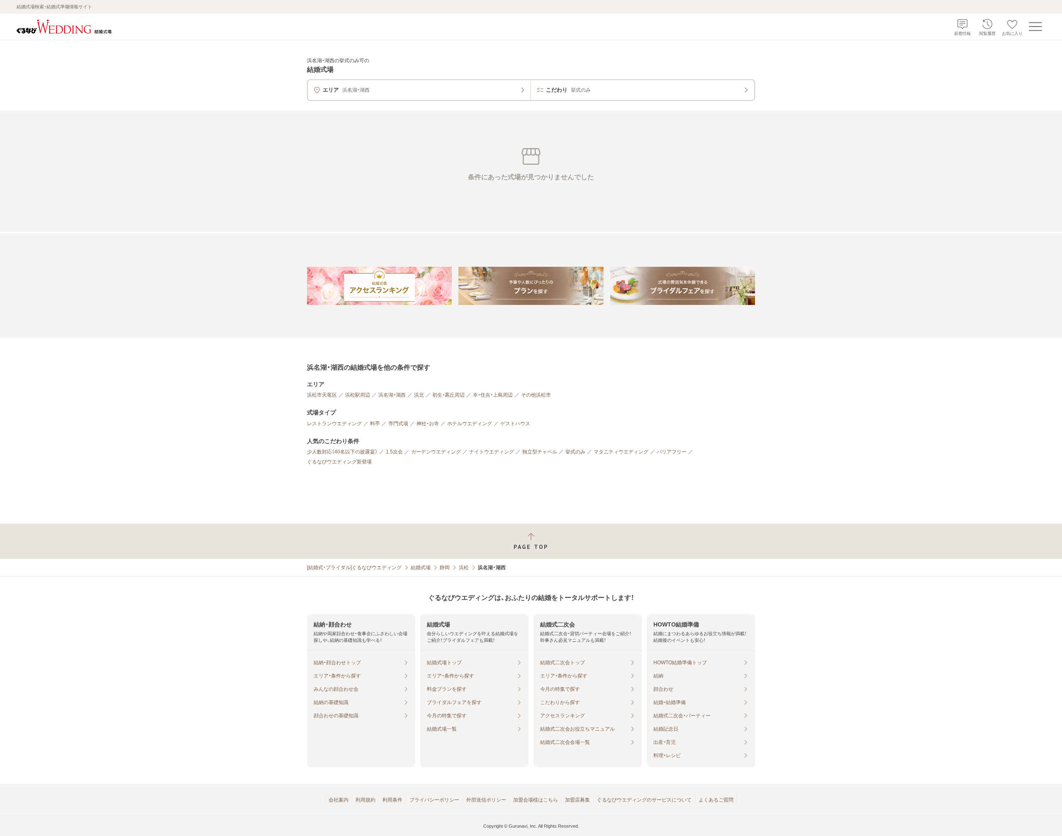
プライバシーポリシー (434, 800)
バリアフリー (672, 452)
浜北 (419, 395)
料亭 (375, 424)
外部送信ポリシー (486, 800)
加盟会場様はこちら (535, 800)
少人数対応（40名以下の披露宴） (342, 452)
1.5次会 (394, 452)
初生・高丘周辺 (448, 395)
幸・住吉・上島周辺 (493, 395)
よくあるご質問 (716, 800)
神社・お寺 (428, 424)
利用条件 (392, 800)
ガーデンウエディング (436, 452)
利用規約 (365, 800)
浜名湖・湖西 (392, 395)
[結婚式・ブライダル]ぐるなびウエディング (354, 567)
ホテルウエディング (469, 424)
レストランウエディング (334, 424)
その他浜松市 (536, 395)
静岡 (445, 567)
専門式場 (398, 424)
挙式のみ (575, 452)
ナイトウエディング (491, 452)
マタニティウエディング (621, 452)
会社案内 (338, 800)
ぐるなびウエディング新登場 (339, 462)
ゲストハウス (515, 424)
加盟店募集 (577, 800)
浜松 (464, 567)
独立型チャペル (539, 452)
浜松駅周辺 (357, 395)
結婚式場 (421, 567)
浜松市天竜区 (322, 395)
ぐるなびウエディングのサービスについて (644, 800)
